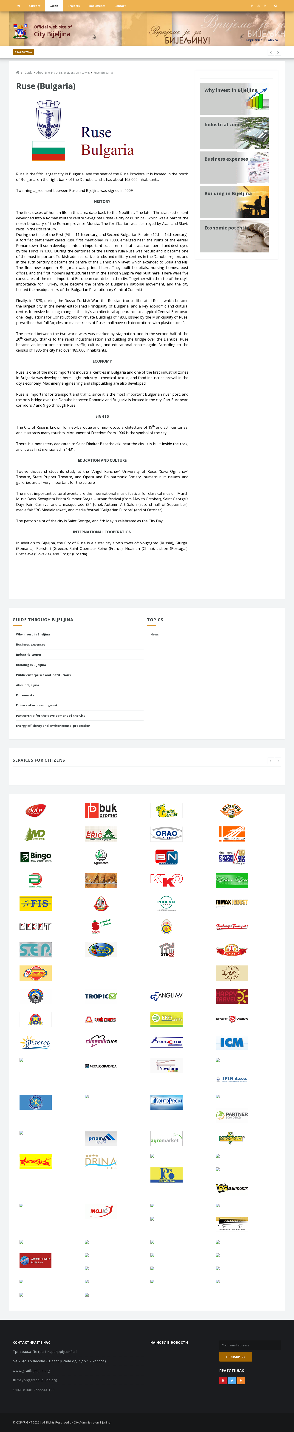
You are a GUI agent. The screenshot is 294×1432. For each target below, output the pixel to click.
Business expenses (30, 644)
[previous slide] (271, 761)
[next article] (271, 52)
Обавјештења (23, 51)
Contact (120, 6)
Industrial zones (29, 654)
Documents (97, 6)
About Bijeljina (27, 685)
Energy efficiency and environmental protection (53, 726)
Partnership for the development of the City (50, 715)
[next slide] (278, 761)
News (154, 634)
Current (34, 6)
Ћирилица (253, 40)
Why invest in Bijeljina (33, 634)
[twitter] (252, 5)
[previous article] (278, 52)
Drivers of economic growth (37, 705)
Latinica (272, 40)
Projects (74, 6)
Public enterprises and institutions (43, 675)
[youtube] (258, 5)
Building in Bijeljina (31, 665)
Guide (54, 6)
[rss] (264, 5)
